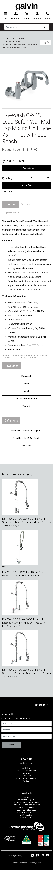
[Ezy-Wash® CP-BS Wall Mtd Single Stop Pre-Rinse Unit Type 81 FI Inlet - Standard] (20, 547)
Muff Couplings (26, 815)
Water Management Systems (26, 802)
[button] (26, 168)
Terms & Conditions (19, 863)
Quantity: (7, 178)
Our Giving (26, 773)
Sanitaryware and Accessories (26, 805)
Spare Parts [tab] (12, 212)
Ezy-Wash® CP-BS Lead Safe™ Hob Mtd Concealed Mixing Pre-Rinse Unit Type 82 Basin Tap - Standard (26, 673)
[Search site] (45, 27)
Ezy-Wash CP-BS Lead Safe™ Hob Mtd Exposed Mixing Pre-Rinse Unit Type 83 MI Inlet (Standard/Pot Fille (24, 623)
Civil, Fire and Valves (26, 813)
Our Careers (26, 766)
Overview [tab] (10, 204)
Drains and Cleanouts (26, 810)
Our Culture (26, 768)
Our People (26, 776)
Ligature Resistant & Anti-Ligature (26, 431)
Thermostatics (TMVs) (26, 800)
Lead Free (26, 446)
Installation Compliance (26, 398)
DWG (26, 383)
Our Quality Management (26, 778)
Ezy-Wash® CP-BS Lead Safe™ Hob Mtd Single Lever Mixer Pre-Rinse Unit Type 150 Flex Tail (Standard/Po (26, 522)
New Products (26, 818)
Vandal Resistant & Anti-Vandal (26, 438)
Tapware (26, 797)
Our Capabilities (26, 763)
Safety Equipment (26, 807)
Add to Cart (26, 185)
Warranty (26, 406)
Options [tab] (26, 204)
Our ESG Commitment (26, 771)
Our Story (26, 781)
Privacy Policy (35, 863)
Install (26, 391)
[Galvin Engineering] (26, 6)
